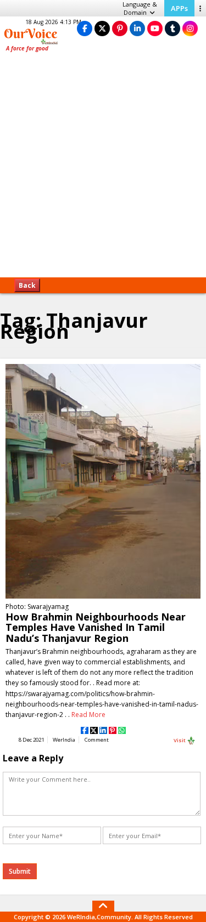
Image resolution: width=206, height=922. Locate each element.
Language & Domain (140, 8)
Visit (180, 739)
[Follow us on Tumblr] (172, 28)
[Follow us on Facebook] (84, 28)
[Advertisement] (103, 168)
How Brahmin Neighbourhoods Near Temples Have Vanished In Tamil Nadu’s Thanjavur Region (95, 627)
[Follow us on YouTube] (155, 28)
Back (27, 285)
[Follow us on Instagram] (190, 28)
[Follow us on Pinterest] (119, 28)
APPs (179, 8)
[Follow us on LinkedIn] (137, 28)
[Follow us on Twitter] (102, 28)
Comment (97, 739)
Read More (88, 714)
